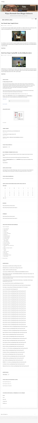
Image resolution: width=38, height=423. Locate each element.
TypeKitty (4, 269)
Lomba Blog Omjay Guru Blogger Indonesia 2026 (9, 134)
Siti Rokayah (4, 352)
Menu (3, 1)
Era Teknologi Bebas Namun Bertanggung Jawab (11, 289)
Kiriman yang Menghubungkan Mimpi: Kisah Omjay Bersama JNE (17, 291)
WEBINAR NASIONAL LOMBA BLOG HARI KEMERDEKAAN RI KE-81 (13, 137)
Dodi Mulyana (5, 234)
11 (14, 192)
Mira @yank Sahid (6, 251)
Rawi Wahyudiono (6, 253)
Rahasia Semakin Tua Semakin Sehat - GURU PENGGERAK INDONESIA (13, 273)
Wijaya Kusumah (5, 205)
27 (23, 195)
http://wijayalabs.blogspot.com (7, 381)
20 (23, 193)
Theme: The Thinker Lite (4, 414)
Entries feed (4, 399)
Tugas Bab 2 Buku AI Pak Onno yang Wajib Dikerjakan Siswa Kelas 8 (14, 283)
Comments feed (5, 401)
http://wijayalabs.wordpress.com (23, 93)
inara (3, 289)
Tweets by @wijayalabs (6, 226)
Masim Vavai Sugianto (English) (8, 247)
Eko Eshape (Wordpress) (7, 235)
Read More (3, 48)
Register (4, 395)
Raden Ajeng (5, 252)
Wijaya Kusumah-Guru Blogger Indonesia (19, 13)
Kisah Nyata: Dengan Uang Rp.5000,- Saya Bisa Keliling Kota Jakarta (16, 53)
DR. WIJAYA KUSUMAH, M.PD (7, 276)
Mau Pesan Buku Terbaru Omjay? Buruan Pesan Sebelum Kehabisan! (22, 285)
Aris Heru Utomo (6, 232)
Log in (4, 397)
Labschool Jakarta (5, 258)
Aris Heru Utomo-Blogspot (7, 233)
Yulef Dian (5, 231)
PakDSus (4, 334)
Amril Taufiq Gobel (6, 228)
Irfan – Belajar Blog (6, 241)
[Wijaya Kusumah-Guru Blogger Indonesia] (19, 8)
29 (32, 195)
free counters (4, 122)
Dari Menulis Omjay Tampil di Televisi (9, 23)
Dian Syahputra (5, 287)
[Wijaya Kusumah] (19, 101)
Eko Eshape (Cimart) (6, 238)
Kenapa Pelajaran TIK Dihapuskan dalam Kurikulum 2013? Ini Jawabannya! (18, 287)
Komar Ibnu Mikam (6, 244)
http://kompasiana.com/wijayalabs (7, 88)
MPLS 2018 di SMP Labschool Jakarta (11, 269)
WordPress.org (5, 403)
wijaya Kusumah (5, 271)
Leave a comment (4, 25)
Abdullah (4, 358)
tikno (3, 283)
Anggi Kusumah (6, 229)
